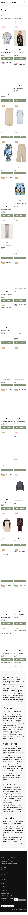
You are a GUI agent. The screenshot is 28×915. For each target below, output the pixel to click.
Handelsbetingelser (5, 872)
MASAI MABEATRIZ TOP (5, 379)
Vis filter (5, 15)
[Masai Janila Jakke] (20, 486)
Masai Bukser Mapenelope (20, 288)
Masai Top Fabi (4, 538)
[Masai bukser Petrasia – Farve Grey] (20, 639)
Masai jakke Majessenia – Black (20, 252)
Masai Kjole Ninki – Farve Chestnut (7, 653)
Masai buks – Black (5, 575)
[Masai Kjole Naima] (20, 524)
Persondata (3, 879)
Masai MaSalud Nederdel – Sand (7, 131)
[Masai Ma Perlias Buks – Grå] (7, 231)
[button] (24, 3)
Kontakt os (3, 869)
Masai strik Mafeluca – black (20, 52)
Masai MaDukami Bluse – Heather (7, 52)
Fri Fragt (3, 874)
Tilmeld (22, 900)
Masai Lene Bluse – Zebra (6, 464)
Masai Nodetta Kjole (5, 502)
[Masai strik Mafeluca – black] (20, 38)
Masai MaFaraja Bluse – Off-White (7, 209)
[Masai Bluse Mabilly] (7, 316)
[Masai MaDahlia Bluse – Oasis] (20, 189)
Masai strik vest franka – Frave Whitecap (20, 614)
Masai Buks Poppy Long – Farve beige (7, 617)
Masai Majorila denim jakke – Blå (20, 421)
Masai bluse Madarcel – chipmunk (7, 94)
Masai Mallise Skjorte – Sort (20, 379)
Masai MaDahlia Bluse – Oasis (20, 203)
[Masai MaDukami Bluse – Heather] (7, 38)
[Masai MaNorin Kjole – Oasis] (7, 153)
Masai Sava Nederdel (18, 457)
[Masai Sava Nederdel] (20, 443)
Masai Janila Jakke (18, 500)
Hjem (2, 6)
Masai (6, 6)
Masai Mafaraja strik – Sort (7, 421)
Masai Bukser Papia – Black (20, 88)
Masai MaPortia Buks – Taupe (20, 167)
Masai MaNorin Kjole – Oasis (7, 167)
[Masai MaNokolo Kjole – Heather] (20, 116)
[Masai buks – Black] (7, 561)
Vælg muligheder (7, 58)
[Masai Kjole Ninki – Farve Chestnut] (7, 639)
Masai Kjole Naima (18, 538)
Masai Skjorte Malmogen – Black (7, 294)
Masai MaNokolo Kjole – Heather (20, 131)
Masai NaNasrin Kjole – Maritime (20, 336)
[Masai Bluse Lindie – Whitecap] (20, 561)
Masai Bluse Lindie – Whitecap (20, 575)
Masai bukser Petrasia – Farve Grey (20, 653)
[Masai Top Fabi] (7, 524)
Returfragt (3, 877)
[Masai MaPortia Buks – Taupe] (20, 153)
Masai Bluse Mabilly (5, 330)
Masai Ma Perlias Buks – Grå (7, 245)
